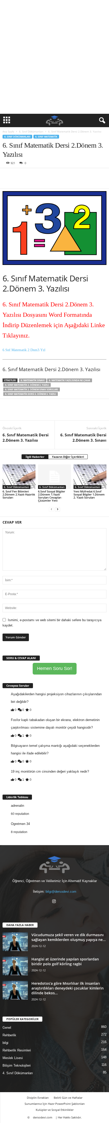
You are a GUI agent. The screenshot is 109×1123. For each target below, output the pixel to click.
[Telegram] (66, 176)
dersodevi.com (42, 1117)
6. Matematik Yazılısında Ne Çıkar (69, 380)
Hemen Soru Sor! (54, 668)
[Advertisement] (54, 57)
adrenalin (17, 805)
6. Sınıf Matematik (46, 136)
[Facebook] (8, 176)
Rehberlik (9, 1035)
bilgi (5, 1043)
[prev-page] (51, 509)
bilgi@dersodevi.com (61, 891)
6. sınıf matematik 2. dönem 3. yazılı (27, 385)
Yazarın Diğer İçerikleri (68, 457)
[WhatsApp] (43, 176)
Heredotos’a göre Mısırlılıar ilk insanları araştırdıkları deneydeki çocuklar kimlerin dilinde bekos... (67, 988)
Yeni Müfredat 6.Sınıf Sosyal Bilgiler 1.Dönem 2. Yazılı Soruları (89, 494)
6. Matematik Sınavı (33, 380)
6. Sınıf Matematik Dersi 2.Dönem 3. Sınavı (83, 437)
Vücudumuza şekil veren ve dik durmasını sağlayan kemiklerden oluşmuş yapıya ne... (68, 937)
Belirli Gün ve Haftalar (68, 1097)
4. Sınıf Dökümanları (18, 1073)
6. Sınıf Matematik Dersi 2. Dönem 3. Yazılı (30, 394)
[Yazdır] (54, 176)
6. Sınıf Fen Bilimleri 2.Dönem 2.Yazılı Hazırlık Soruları (19, 494)
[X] (19, 176)
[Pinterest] (31, 176)
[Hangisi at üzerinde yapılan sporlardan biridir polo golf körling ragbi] (15, 966)
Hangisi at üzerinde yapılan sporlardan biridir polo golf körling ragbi (65, 961)
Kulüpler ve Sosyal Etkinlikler (55, 1110)
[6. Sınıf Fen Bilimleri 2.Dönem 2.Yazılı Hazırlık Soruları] (19, 476)
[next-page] (57, 509)
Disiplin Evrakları (38, 1097)
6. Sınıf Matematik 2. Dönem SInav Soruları (31, 389)
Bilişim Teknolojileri (17, 1065)
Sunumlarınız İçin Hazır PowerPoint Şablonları (55, 1104)
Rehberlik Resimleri (17, 1050)
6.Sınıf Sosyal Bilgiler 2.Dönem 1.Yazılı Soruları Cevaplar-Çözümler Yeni (51, 495)
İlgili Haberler (35, 457)
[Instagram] (54, 902)
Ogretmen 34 (20, 824)
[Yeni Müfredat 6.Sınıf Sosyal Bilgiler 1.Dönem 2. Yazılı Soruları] (90, 476)
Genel (7, 1027)
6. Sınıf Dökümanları (31, 131)
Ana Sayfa (8, 131)
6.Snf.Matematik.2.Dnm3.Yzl (24, 350)
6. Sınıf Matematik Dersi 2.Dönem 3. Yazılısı (26, 437)
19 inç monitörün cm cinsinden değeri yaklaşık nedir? (50, 771)
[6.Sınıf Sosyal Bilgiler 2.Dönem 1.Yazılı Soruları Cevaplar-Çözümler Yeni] (54, 476)
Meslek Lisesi (13, 1058)
